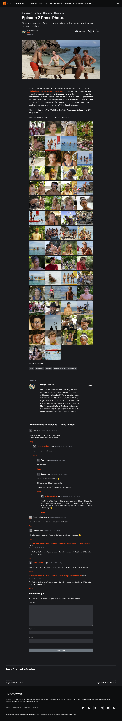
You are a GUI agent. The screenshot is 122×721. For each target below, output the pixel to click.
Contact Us (17, 708)
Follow (89, 385)
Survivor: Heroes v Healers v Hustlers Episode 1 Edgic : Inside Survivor (55, 576)
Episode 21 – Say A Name (16, 683)
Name (32, 629)
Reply (31, 442)
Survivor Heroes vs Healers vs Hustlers (65, 368)
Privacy (35, 708)
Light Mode (82, 31)
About (8, 708)
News (31, 368)
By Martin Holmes (32, 31)
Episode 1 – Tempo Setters (106, 683)
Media (28, 32)
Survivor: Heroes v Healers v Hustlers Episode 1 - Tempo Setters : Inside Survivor (59, 543)
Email (31, 637)
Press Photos (39, 368)
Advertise (27, 708)
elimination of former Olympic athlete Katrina (47, 91)
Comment (33, 603)
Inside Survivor (43, 446)
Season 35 (48, 368)
